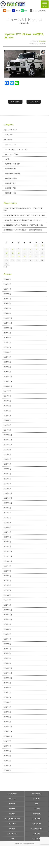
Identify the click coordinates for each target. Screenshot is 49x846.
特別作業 (12, 813)
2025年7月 (7, 342)
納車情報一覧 (8, 139)
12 (18, 253)
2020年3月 (7, 654)
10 (7, 253)
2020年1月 (7, 663)
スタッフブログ (12, 833)
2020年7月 (7, 634)
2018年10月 (8, 736)
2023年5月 (7, 469)
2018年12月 (8, 726)
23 (42, 257)
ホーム (12, 838)
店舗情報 (12, 803)
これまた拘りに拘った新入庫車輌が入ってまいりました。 (23, 220)
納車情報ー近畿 (10, 188)
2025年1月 (7, 372)
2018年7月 (7, 751)
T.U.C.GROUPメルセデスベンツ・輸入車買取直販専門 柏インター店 (19, 4)
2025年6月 (7, 347)
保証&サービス (37, 794)
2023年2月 (7, 483)
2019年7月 (7, 692)
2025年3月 (7, 362)
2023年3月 (7, 479)
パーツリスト (12, 799)
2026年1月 (7, 313)
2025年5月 (7, 352)
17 (7, 257)
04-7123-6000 (39, 10)
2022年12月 (8, 493)
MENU (44, 4)
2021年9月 (7, 566)
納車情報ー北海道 (11, 178)
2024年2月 (7, 425)
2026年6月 (7, 289)
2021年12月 (8, 551)
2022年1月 (7, 547)
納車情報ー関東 (10, 193)
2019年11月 (8, 673)
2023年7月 (7, 459)
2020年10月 (8, 620)
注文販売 (37, 808)
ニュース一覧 (41, 43)
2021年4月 (7, 590)
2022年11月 (8, 498)
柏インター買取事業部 (12, 818)
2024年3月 (7, 420)
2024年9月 (7, 391)
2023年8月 (7, 454)
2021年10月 (8, 561)
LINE (25, 10)
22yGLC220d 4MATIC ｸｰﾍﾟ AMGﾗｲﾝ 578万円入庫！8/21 (23, 225)
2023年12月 (8, 435)
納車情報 (37, 833)
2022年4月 (7, 532)
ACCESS (17, 10)
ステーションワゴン (12, 154)
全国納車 (12, 808)
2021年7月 (7, 576)
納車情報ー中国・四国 (12, 164)
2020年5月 (7, 644)
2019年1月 (7, 722)
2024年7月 (7, 401)
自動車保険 (36, 813)
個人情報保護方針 (37, 828)
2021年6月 (7, 581)
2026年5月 (7, 294)
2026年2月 (7, 308)
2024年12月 (8, 376)
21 (30, 257)
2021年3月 (7, 595)
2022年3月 (7, 537)
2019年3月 (7, 712)
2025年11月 (8, 323)
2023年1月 (7, 488)
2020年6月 (7, 639)
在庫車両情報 (12, 794)
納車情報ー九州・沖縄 (12, 173)
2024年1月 (7, 430)
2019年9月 (7, 683)
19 (18, 257)
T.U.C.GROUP (37, 838)
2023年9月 (7, 449)
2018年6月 (7, 756)
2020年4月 (7, 649)
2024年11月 (8, 381)
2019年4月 (7, 707)
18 (12, 257)
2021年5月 (7, 585)
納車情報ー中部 (10, 169)
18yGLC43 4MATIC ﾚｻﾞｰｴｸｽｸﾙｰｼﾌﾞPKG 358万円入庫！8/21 (24, 215)
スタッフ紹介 (36, 818)
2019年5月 (7, 702)
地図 (36, 803)
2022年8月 (7, 513)
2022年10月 (8, 503)
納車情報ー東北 (10, 183)
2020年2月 (7, 658)
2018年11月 (8, 731)
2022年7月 (7, 517)
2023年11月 (8, 440)
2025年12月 (8, 318)
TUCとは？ (37, 799)
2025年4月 (7, 357)
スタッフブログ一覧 (10, 130)
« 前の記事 (15, 102)
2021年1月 (7, 605)
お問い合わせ (36, 823)
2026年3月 (7, 304)
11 (12, 253)
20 (24, 257)
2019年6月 (7, 697)
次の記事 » (33, 102)
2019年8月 (7, 688)
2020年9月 (7, 624)
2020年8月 (7, 629)
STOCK (9, 10)
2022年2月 (7, 542)
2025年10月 (8, 328)
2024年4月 (7, 415)
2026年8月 (7, 279)
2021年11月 (8, 556)
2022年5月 (7, 527)
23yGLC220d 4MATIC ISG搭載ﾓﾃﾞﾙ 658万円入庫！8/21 (23, 230)
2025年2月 (7, 367)
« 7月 (5, 267)
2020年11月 (8, 615)
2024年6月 (7, 406)
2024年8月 (7, 396)
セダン (7, 159)
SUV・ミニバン (10, 144)
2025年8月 (7, 338)
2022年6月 (7, 522)
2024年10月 (8, 386)
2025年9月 (7, 333)
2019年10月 (8, 678)
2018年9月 (7, 741)
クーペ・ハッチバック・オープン (16, 149)
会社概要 (12, 828)
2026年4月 (7, 299)
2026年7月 (7, 284)
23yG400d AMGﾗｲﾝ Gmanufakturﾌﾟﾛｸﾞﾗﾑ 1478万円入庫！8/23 (24, 209)
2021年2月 (7, 600)
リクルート (12, 823)
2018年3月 (7, 770)
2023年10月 (8, 444)
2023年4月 (7, 474)
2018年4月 (7, 765)
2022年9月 (7, 508)
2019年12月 (8, 668)
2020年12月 (8, 610)
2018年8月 (7, 746)
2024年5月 (7, 410)
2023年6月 (7, 464)
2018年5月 (7, 760)
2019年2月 (7, 717)
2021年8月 (7, 571)
